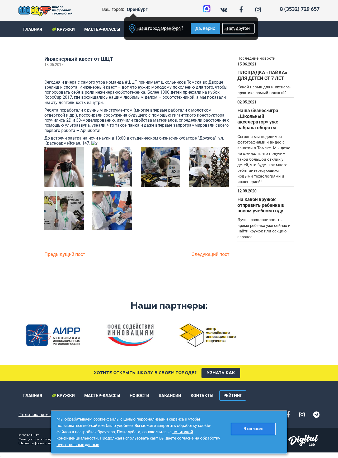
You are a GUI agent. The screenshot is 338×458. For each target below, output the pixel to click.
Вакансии (170, 395)
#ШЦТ (131, 82)
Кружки (65, 29)
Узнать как (221, 373)
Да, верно (205, 28)
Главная (32, 29)
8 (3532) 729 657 (300, 9)
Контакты (202, 395)
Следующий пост (210, 254)
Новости (139, 395)
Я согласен (253, 429)
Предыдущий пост (64, 254)
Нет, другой (238, 28)
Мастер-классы (102, 29)
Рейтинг (232, 395)
